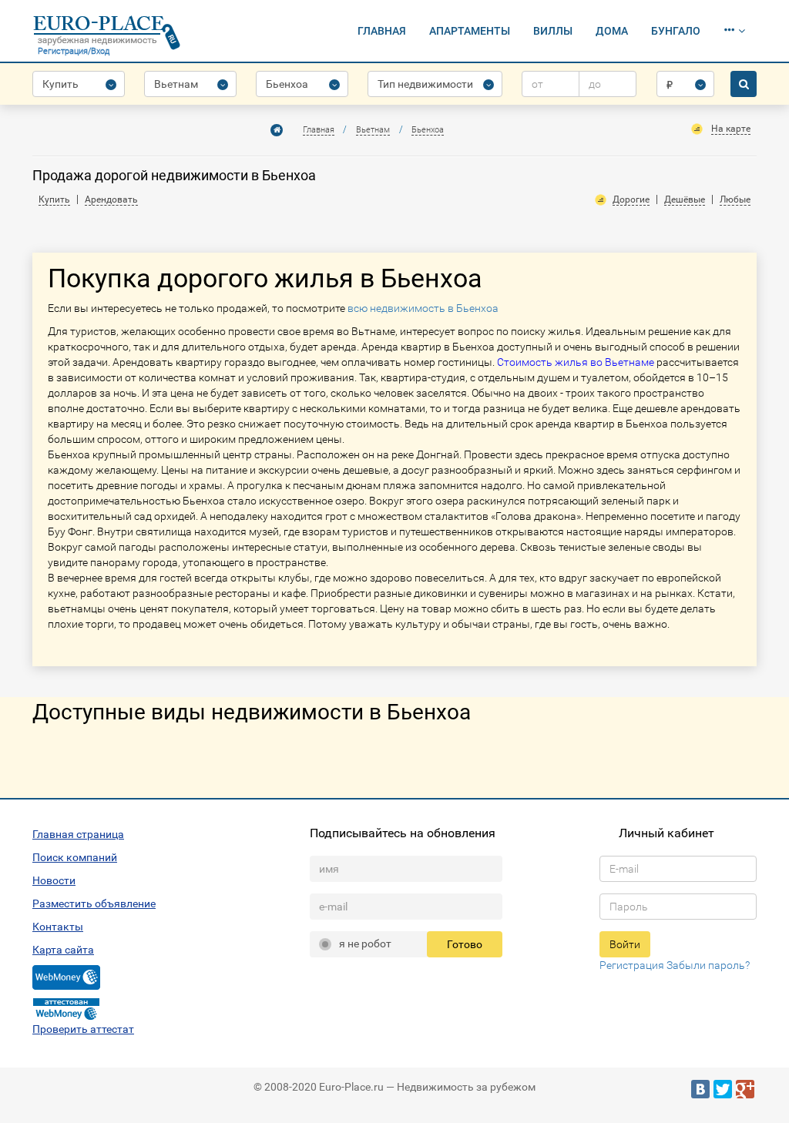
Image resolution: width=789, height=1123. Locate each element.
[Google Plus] (745, 1089)
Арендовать (111, 199)
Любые (735, 199)
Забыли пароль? (708, 965)
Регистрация (631, 965)
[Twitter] (722, 1089)
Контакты (57, 926)
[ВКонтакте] (700, 1089)
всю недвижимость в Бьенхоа (423, 308)
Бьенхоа (427, 130)
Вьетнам (373, 130)
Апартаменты (469, 31)
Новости (54, 880)
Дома (612, 31)
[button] (734, 30)
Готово (464, 944)
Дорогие (631, 199)
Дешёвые (684, 199)
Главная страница (78, 834)
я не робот (365, 943)
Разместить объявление (94, 903)
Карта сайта (63, 950)
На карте (730, 128)
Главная (382, 31)
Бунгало (675, 31)
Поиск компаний (74, 857)
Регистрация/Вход (73, 51)
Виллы (552, 31)
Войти (624, 944)
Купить (54, 199)
